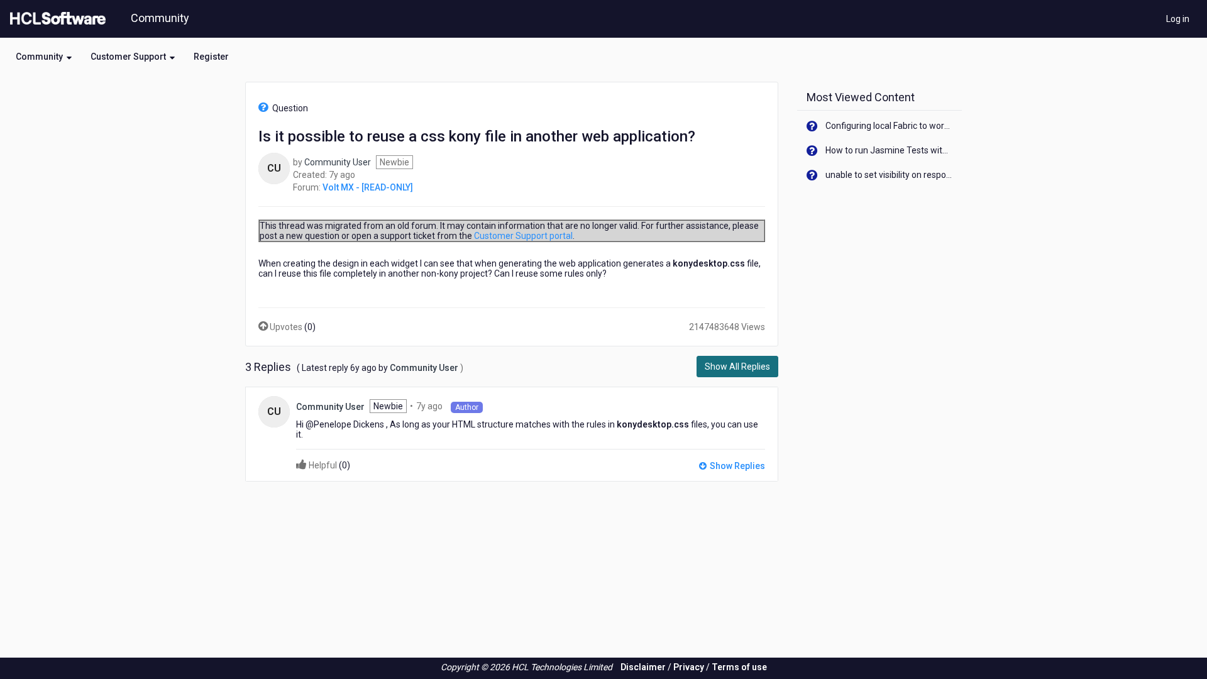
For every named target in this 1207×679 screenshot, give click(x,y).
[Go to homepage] (55, 19)
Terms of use (739, 667)
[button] (43, 56)
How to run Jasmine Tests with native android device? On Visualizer (889, 150)
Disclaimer (643, 667)
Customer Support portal (523, 236)
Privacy (688, 667)
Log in (1177, 19)
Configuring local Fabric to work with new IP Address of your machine (889, 126)
